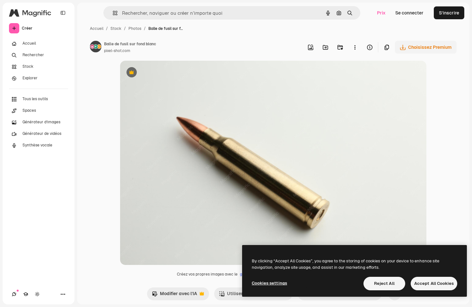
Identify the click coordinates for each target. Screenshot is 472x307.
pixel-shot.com (117, 50)
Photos (134, 28)
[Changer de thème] (37, 294)
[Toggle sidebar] (63, 13)
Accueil (96, 28)
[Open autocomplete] (112, 13)
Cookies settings (269, 283)
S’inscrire (449, 13)
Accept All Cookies (434, 283)
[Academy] (26, 294)
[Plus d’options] (354, 47)
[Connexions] (14, 294)
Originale (162, 73)
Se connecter (409, 13)
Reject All (384, 283)
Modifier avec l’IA (174, 295)
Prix (381, 13)
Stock (115, 28)
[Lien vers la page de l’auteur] (95, 47)
